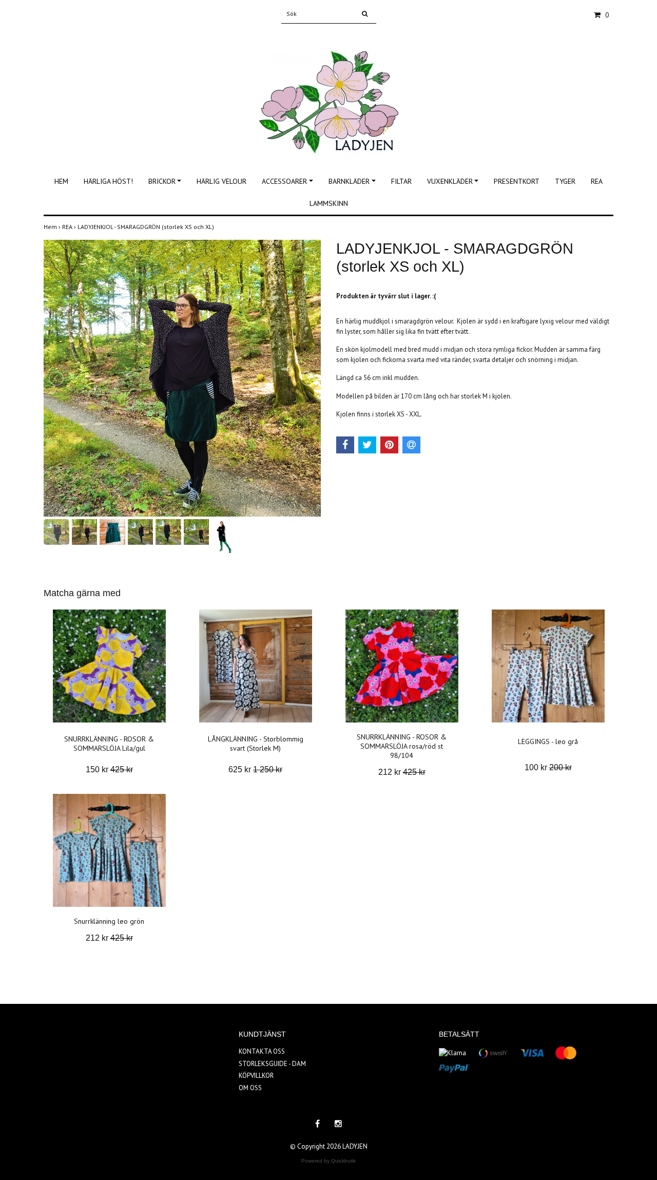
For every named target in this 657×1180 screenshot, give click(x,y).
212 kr (402, 772)
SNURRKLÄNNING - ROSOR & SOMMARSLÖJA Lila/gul (109, 743)
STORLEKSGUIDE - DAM (272, 1063)
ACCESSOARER (284, 181)
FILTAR (401, 181)
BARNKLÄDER (349, 181)
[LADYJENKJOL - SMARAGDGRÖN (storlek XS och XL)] (182, 378)
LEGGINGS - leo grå (548, 741)
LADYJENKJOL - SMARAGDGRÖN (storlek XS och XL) (147, 227)
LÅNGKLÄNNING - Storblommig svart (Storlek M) (255, 743)
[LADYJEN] (328, 91)
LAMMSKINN (329, 203)
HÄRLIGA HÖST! (108, 181)
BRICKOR (162, 181)
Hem (53, 227)
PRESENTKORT (516, 181)
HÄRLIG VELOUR (221, 181)
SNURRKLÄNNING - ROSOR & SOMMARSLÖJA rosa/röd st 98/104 (402, 746)
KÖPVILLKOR (256, 1075)
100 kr (548, 767)
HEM (61, 181)
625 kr (255, 769)
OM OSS (250, 1087)
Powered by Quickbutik (328, 1161)
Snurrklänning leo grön (109, 921)
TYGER (565, 181)
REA (597, 181)
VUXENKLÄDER (450, 181)
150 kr (109, 769)
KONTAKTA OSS (262, 1051)
